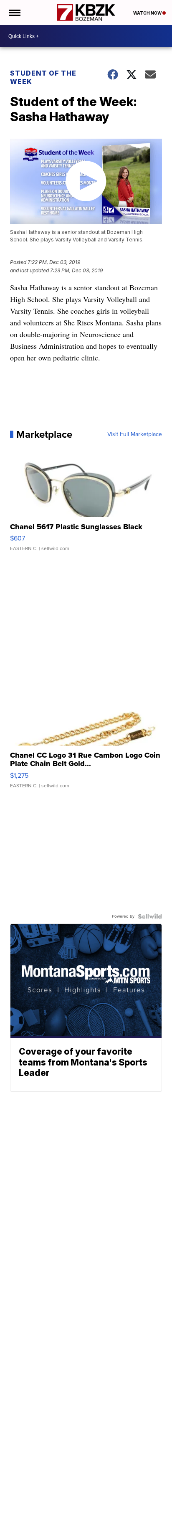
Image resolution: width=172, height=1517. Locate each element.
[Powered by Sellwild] (150, 916)
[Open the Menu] (14, 12)
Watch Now (147, 12)
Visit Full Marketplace (134, 434)
